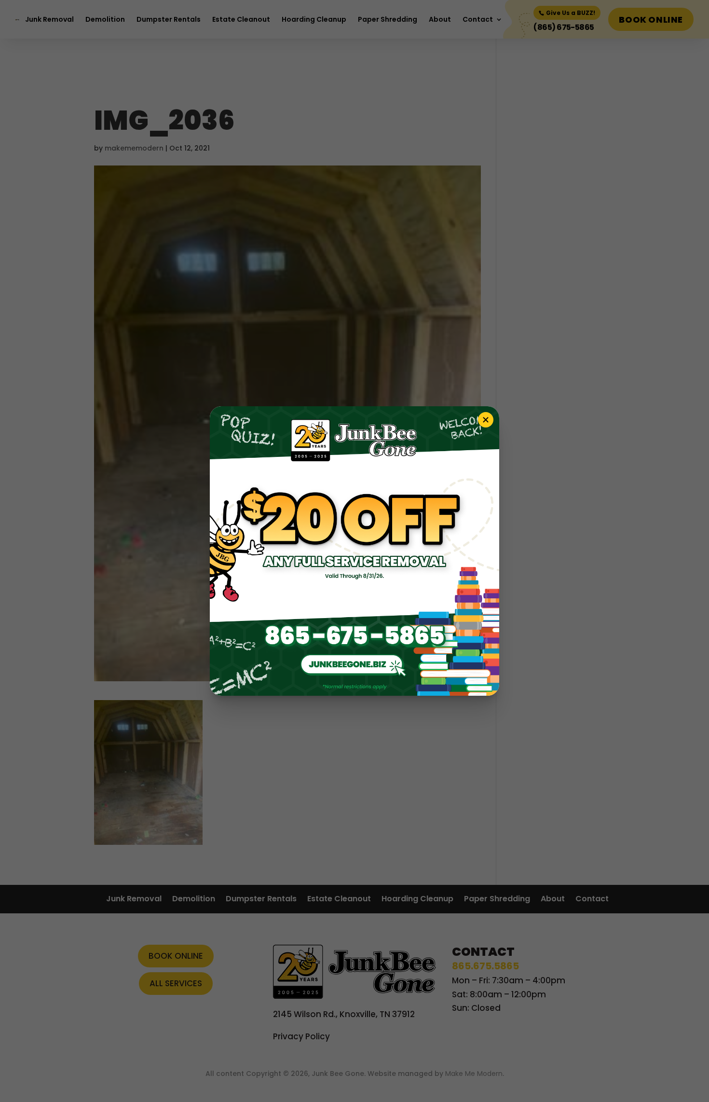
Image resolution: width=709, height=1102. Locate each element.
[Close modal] (485, 419)
